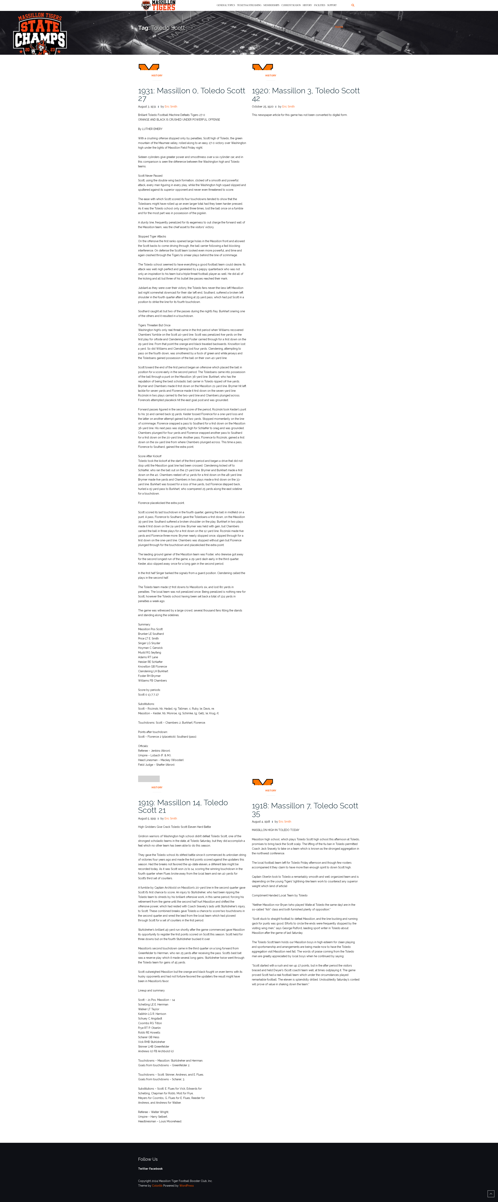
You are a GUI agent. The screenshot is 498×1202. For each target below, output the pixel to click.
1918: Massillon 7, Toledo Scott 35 (305, 809)
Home (339, 26)
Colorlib (157, 1185)
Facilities (319, 5)
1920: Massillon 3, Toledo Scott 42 (306, 94)
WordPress (186, 1185)
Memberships (271, 5)
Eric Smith (171, 106)
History (307, 5)
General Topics (226, 5)
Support (332, 5)
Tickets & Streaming (249, 5)
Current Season (291, 5)
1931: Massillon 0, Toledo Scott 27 (191, 94)
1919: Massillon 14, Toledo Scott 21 (183, 806)
